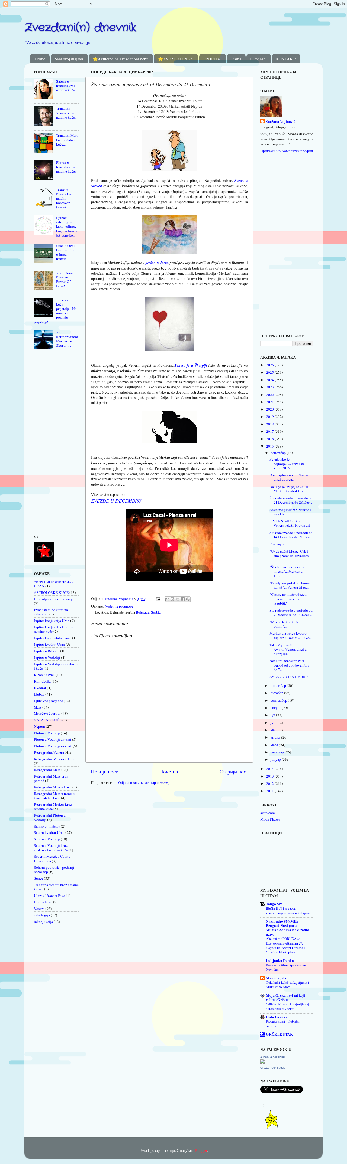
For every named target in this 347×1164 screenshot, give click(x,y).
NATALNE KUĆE (48, 719)
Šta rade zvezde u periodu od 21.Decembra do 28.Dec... (291, 500)
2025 (270, 372)
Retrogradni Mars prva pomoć (51, 778)
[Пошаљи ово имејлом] (167, 599)
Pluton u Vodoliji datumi (52, 739)
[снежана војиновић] (262, 1062)
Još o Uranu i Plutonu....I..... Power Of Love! (66, 279)
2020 (270, 409)
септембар (279, 700)
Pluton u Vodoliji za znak (53, 745)
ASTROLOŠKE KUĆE (51, 592)
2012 (270, 783)
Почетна (168, 771)
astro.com (267, 812)
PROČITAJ (212, 58)
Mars (37, 707)
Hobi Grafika (277, 1017)
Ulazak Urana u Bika (49, 895)
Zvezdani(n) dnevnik (80, 27)
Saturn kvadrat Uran (49, 832)
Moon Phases (270, 819)
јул (273, 715)
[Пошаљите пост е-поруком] (157, 598)
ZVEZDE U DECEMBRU (116, 500)
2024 (270, 379)
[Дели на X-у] (177, 599)
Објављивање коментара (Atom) (144, 782)
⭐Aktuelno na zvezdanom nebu (121, 58)
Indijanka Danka (280, 960)
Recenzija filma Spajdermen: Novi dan (286, 967)
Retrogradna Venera (49, 752)
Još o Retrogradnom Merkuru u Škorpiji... (67, 339)
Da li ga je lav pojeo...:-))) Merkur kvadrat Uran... (288, 488)
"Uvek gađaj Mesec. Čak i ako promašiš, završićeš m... (289, 555)
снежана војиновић (273, 1056)
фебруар (278, 752)
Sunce (38, 878)
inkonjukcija (43, 921)
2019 (270, 416)
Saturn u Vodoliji (47, 839)
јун (274, 722)
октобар (277, 692)
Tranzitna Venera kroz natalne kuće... (66, 112)
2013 (270, 776)
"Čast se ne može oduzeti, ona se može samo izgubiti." (288, 598)
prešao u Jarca (157, 262)
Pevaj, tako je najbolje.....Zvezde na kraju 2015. (287, 463)
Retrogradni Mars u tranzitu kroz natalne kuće (55, 795)
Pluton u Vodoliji (47, 732)
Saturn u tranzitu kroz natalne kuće (65, 85)
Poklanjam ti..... (281, 544)
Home (40, 58)
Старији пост (234, 771)
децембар (279, 452)
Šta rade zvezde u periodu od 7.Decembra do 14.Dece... (291, 612)
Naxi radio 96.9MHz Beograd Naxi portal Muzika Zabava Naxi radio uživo (287, 928)
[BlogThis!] (172, 599)
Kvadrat (40, 687)
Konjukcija (42, 681)
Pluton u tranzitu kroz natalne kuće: (66, 166)
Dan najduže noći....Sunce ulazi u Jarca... (288, 477)
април (276, 737)
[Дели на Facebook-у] (182, 599)
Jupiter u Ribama (46, 650)
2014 (270, 768)
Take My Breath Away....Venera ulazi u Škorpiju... (288, 649)
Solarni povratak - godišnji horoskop (54, 869)
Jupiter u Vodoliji (47, 657)
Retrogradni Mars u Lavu (53, 787)
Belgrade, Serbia (148, 612)
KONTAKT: (286, 58)
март (275, 744)
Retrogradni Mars (47, 769)
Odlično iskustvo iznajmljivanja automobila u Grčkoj (288, 1006)
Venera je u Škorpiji (191, 365)
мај (274, 729)
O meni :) (258, 58)
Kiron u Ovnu (44, 674)
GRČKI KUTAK (279, 1034)
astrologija (42, 915)
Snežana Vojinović (280, 121)
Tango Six (274, 904)
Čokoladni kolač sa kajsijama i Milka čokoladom (287, 984)
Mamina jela (276, 978)
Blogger (201, 1150)
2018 (270, 424)
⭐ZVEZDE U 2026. (176, 58)
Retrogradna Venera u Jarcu (54, 758)
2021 (270, 401)
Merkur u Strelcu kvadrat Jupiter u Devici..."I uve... (290, 635)
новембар (279, 685)
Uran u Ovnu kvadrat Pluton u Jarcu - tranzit (67, 252)
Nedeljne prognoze (119, 606)
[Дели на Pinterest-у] (188, 599)
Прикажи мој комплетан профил (286, 151)
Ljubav (39, 694)
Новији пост (104, 771)
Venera (39, 908)
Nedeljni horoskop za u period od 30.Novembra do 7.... (289, 665)
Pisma (236, 58)
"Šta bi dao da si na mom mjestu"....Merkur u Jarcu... (288, 571)
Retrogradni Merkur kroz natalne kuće (53, 806)
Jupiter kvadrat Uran (49, 644)
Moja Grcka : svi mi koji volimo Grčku (285, 997)
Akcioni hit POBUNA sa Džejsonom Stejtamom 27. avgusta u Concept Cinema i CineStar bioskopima (285, 945)
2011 (270, 790)
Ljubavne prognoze (48, 700)
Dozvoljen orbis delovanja (53, 598)
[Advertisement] (50, 443)
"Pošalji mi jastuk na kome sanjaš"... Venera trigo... (289, 585)
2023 (270, 387)
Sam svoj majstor (69, 58)
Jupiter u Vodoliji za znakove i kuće (56, 666)
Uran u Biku (43, 902)
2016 (270, 438)
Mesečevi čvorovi (47, 713)
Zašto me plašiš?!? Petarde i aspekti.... (290, 511)
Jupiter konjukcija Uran (51, 620)
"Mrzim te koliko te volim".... (284, 624)
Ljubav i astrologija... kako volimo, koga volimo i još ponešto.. (66, 226)
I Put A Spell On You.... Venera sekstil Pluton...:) (289, 523)
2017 (270, 431)
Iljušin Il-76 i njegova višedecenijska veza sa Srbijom (288, 910)
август (276, 707)
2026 (270, 364)
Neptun (39, 726)
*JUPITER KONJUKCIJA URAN (53, 583)
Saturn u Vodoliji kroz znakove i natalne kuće (51, 847)
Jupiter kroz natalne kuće (52, 637)
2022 (270, 394)
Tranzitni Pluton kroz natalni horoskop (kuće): (65, 198)
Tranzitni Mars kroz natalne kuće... (67, 139)
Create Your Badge (272, 1067)
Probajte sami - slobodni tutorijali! (283, 1023)
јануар (276, 759)
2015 (270, 446)
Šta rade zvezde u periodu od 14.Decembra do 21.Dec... (291, 534)
